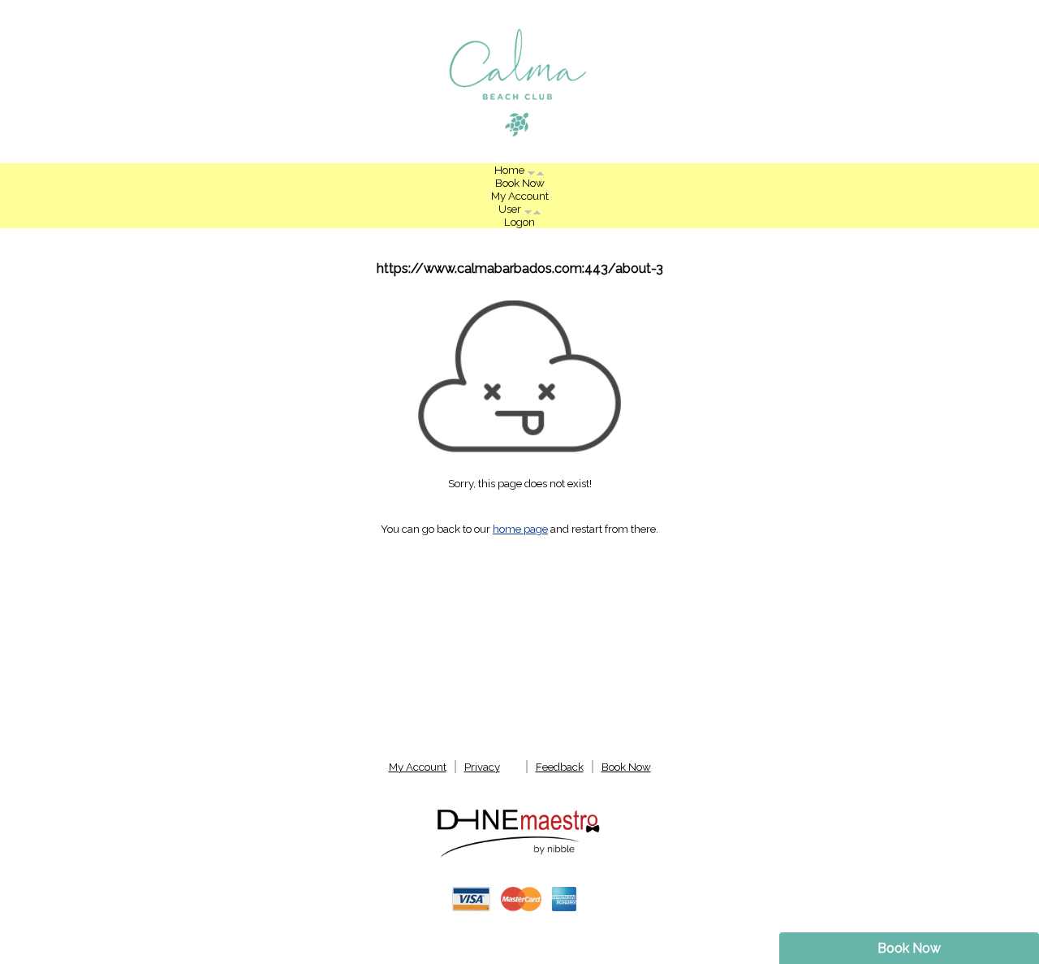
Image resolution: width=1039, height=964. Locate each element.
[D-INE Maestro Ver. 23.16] (519, 855)
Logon (519, 221)
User (511, 208)
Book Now (909, 948)
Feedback (560, 766)
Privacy (482, 766)
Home (510, 169)
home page (520, 528)
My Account (520, 195)
